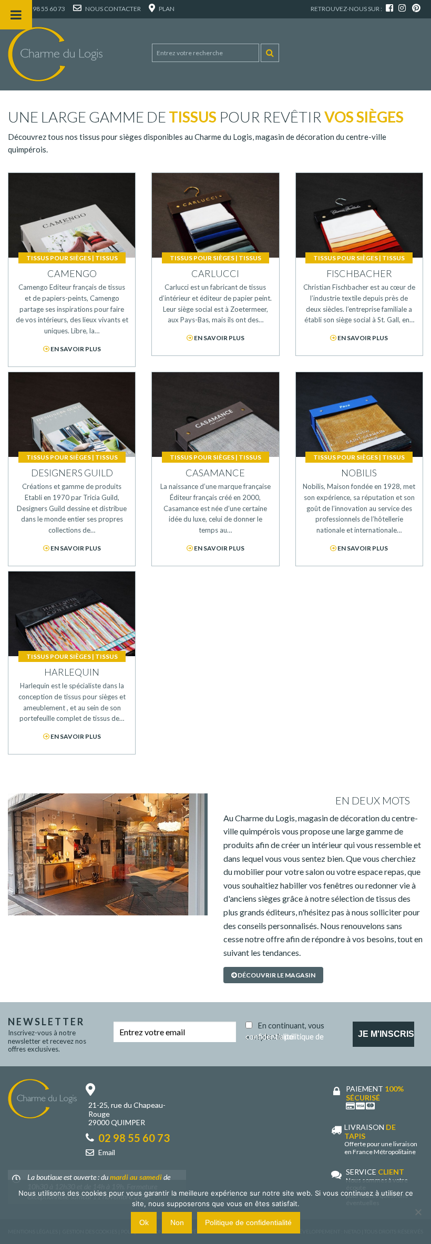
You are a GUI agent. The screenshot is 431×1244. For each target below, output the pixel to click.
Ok (144, 1222)
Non (177, 1222)
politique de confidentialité (284, 1036)
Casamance (215, 472)
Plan (166, 9)
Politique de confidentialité (248, 1222)
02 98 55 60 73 (44, 9)
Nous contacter (112, 9)
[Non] (418, 1212)
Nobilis (359, 472)
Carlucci (215, 273)
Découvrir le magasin (276, 975)
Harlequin (71, 672)
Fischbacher (359, 273)
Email (106, 1152)
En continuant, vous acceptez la (284, 1029)
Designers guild (72, 472)
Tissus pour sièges (58, 258)
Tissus (106, 258)
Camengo (72, 273)
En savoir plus (75, 349)
